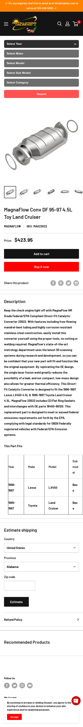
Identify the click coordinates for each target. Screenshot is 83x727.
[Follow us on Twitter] (14, 685)
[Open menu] (6, 24)
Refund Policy (13, 619)
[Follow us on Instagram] (22, 685)
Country (9, 539)
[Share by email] (76, 283)
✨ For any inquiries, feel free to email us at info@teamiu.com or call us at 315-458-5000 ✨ (41, 6)
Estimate (16, 602)
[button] (76, 700)
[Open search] (59, 24)
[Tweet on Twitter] (68, 283)
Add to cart (41, 254)
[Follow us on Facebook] (7, 685)
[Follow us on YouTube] (30, 685)
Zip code (9, 577)
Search (41, 94)
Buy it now (41, 267)
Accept (14, 717)
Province (10, 558)
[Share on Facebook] (53, 283)
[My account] (67, 24)
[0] (75, 23)
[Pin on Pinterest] (61, 283)
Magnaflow (12, 226)
